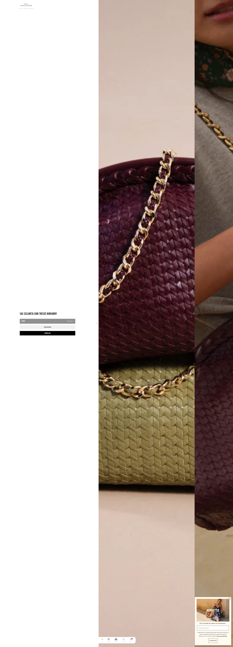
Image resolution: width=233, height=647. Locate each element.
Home (21, 8)
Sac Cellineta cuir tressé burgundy (28, 8)
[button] (230, 323)
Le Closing (116, 641)
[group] (147, 323)
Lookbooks (108, 641)
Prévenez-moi (48, 333)
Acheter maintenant (47, 327)
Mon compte (124, 641)
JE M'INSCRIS (213, 640)
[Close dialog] (229, 599)
